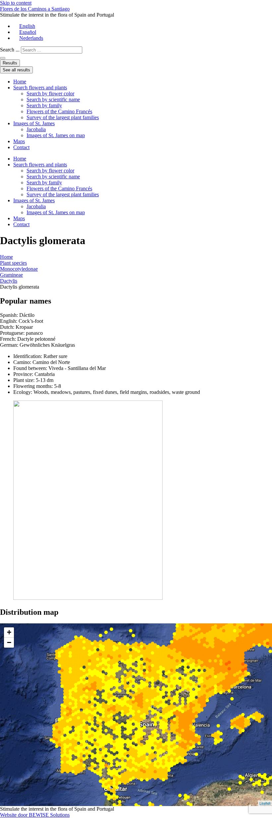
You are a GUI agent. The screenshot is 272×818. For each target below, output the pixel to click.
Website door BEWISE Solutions (35, 815)
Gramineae (11, 275)
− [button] (9, 642)
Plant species (13, 263)
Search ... (10, 49)
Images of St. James (34, 123)
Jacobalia (36, 129)
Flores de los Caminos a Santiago (35, 9)
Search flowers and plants (40, 87)
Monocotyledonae (19, 269)
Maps (19, 141)
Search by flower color (50, 93)
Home (19, 81)
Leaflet (264, 803)
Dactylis (8, 281)
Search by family (44, 105)
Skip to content (16, 3)
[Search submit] (2, 58)
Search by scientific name (53, 99)
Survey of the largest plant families (63, 117)
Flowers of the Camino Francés (59, 111)
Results (10, 62)
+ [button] (9, 632)
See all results (16, 69)
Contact (21, 147)
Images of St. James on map (56, 135)
